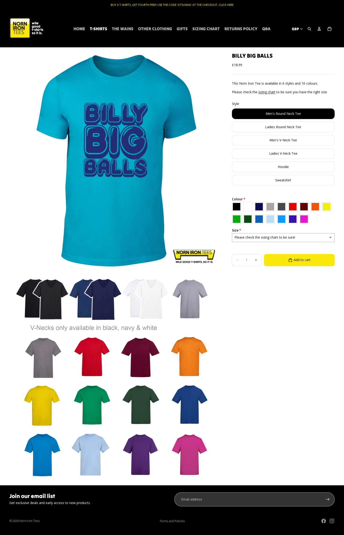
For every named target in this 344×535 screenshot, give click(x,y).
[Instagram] (332, 521)
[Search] (309, 29)
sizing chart (266, 92)
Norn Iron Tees (30, 521)
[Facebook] (323, 521)
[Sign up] (328, 499)
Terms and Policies (172, 521)
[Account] (319, 29)
